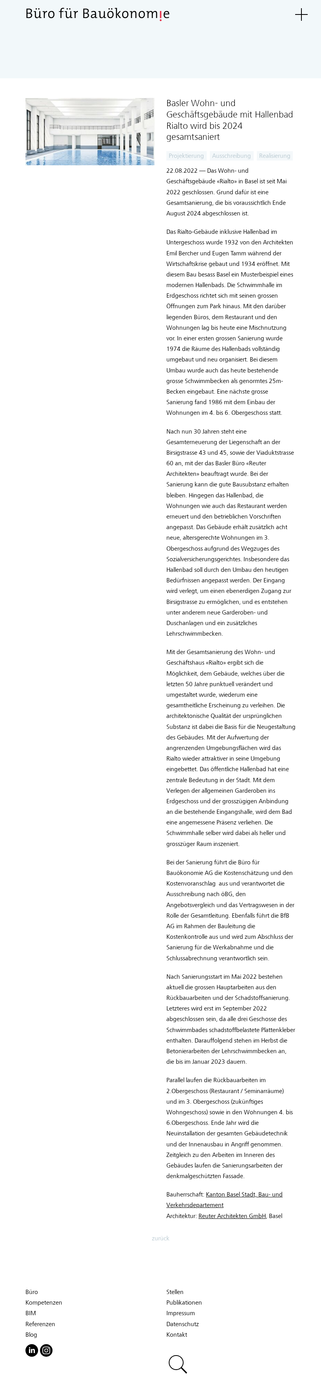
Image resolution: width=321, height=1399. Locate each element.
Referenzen (40, 1324)
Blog (31, 1334)
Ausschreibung (231, 155)
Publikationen (184, 1302)
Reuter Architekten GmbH (232, 1216)
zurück (161, 1238)
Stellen (175, 1292)
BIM (30, 1313)
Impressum (180, 1313)
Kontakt (176, 1334)
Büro (31, 1292)
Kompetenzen (43, 1302)
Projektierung (186, 155)
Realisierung (274, 155)
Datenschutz (182, 1324)
